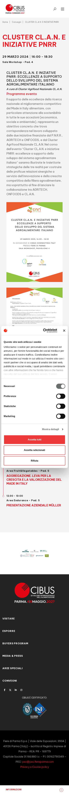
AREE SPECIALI (12, 668)
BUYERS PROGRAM (15, 643)
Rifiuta (34, 460)
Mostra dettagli (50, 429)
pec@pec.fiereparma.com (38, 761)
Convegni (16, 22)
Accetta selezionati (34, 450)
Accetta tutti (34, 439)
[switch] (60, 396)
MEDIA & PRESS (12, 655)
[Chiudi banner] (64, 330)
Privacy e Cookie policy (34, 767)
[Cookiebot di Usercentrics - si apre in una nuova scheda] (43, 330)
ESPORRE (8, 631)
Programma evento (21, 94)
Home (5, 22)
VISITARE (8, 618)
